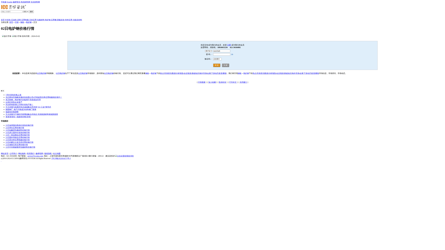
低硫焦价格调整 (12, 112)
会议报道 (187, 73)
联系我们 (30, 154)
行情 (17, 22)
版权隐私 (48, 154)
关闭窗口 (243, 82)
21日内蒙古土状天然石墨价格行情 (19, 142)
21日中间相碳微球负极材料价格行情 (20, 147)
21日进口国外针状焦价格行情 (18, 133)
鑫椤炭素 (7, 16)
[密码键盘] (232, 54)
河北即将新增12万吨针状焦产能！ (19, 105)
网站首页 (4, 154)
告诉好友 (222, 82)
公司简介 (13, 154)
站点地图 (56, 154)
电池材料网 (25, 2)
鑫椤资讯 (16, 2)
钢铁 (22, 22)
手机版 (3, 2)
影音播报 (222, 73)
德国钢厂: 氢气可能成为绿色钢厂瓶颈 (21, 109)
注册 (229, 45)
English (10, 2)
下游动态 (215, 73)
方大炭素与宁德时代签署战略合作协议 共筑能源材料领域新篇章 (32, 114)
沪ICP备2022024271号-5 (61, 158)
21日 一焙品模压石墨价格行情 (18, 135)
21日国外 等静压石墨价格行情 (18, 137)
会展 (209, 73)
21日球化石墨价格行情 (15, 128)
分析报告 (179, 73)
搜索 (31, 11)
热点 (162, 73)
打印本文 (233, 82)
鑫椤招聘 (39, 154)
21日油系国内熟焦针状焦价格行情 (19, 125)
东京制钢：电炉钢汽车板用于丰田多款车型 (23, 100)
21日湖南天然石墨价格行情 (17, 145)
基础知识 (195, 73)
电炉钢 (29, 22)
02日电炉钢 (41, 73)
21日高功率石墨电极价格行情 (18, 140)
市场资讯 (168, 73)
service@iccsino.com (35, 156)
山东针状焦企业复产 (14, 102)
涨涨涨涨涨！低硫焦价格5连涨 (18, 117)
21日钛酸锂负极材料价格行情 (18, 130)
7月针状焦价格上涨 (13, 95)
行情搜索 (201, 82)
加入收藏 (212, 82)
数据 (174, 73)
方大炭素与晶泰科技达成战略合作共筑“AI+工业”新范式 (28, 107)
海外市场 (203, 73)
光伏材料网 (35, 2)
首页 (3, 20)
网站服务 (22, 154)
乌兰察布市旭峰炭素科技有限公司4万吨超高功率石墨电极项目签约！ (34, 97)
